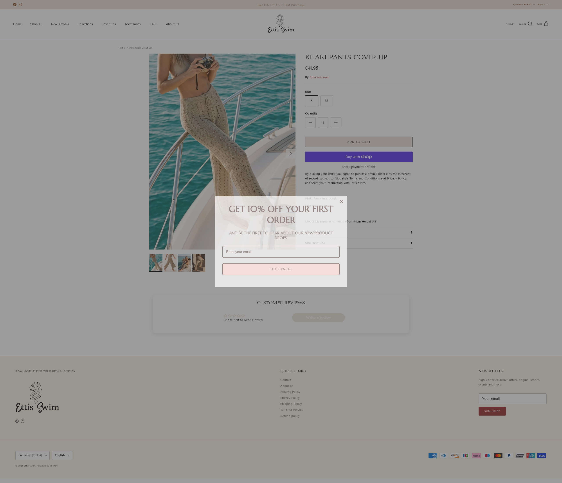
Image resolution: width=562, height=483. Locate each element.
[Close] (341, 201)
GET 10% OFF (281, 269)
